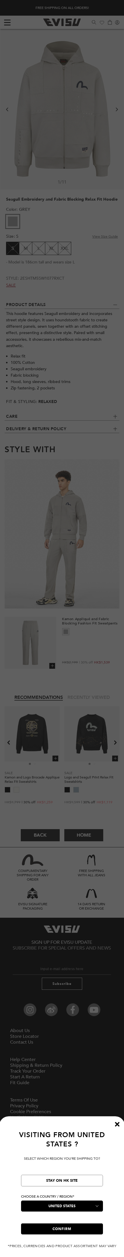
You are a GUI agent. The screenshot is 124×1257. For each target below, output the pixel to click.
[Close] (117, 1124)
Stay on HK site (62, 1180)
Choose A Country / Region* (47, 1196)
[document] (62, 1189)
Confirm (61, 1229)
